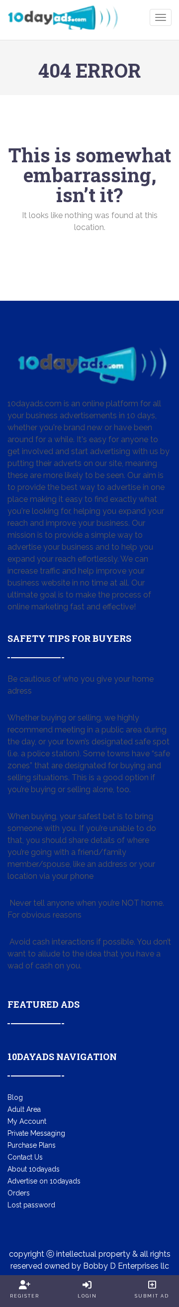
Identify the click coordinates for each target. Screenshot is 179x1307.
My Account (26, 1121)
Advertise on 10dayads (44, 1181)
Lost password (31, 1205)
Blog (15, 1097)
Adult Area (24, 1109)
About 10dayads (33, 1169)
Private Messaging (36, 1133)
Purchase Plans (31, 1145)
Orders (18, 1193)
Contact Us (25, 1157)
